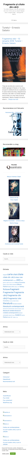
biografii (5, 274)
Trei (17, 317)
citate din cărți (9, 277)
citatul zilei (19, 277)
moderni (18, 315)
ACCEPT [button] (13, 453)
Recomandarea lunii (9, 381)
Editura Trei (16, 286)
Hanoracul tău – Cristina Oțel (14, 112)
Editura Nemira (13, 284)
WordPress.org (7, 402)
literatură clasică (17, 303)
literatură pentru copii (19, 308)
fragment (14, 289)
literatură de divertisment (8, 308)
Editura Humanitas (20, 282)
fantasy (22, 286)
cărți (18, 280)
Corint (14, 280)
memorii (10, 315)
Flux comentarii (7, 400)
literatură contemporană (13, 306)
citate (20, 274)
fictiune (6, 289)
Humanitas (6, 301)
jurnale (13, 300)
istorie (10, 300)
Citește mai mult (13, 99)
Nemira (23, 315)
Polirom (5, 317)
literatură (7, 303)
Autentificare (7, 395)
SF (11, 317)
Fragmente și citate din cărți (14, 5)
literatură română (8, 311)
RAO (9, 317)
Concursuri (6, 377)
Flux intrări (6, 398)
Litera (17, 300)
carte (10, 274)
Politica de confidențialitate (11, 427)
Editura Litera (6, 284)
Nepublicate (6, 379)
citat (15, 274)
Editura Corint (11, 282)
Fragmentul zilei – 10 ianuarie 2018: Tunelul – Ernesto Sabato (12, 41)
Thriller (14, 317)
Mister (13, 315)
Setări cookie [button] (5, 453)
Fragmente (8, 292)
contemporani (8, 280)
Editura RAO (11, 286)
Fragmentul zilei (14, 298)
